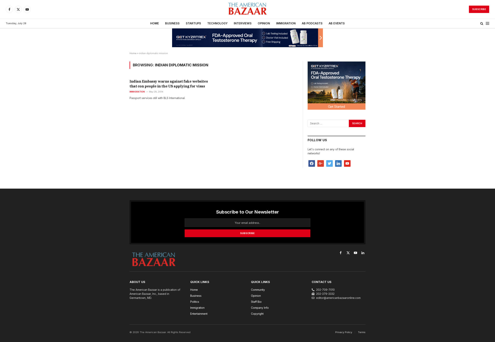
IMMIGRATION (286, 23)
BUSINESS (172, 23)
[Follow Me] (329, 163)
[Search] (482, 23)
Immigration (137, 91)
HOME (154, 23)
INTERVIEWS (243, 23)
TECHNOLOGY (217, 23)
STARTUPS (193, 23)
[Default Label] (338, 163)
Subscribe (479, 9)
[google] (320, 163)
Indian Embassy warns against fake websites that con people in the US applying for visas (169, 83)
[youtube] (347, 163)
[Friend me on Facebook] (311, 163)
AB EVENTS (337, 23)
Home (133, 53)
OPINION (264, 23)
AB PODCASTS (312, 23)
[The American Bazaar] (247, 9)
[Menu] (487, 23)
